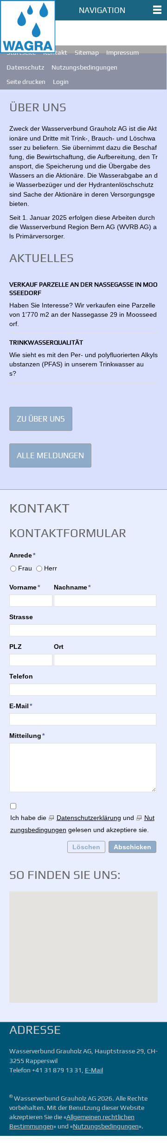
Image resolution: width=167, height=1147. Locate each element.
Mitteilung (27, 735)
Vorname (24, 587)
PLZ (15, 646)
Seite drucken (25, 81)
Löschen (86, 847)
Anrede (22, 555)
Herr (50, 568)
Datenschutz (25, 67)
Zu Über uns (41, 418)
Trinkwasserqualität (46, 342)
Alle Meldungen (50, 455)
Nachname (72, 587)
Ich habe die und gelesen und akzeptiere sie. (82, 823)
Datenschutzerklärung (89, 817)
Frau (25, 568)
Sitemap (87, 52)
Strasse (21, 617)
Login (61, 81)
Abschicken (132, 847)
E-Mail (20, 706)
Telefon (21, 676)
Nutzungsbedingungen (84, 67)
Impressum (122, 52)
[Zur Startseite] (28, 26)
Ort (59, 646)
